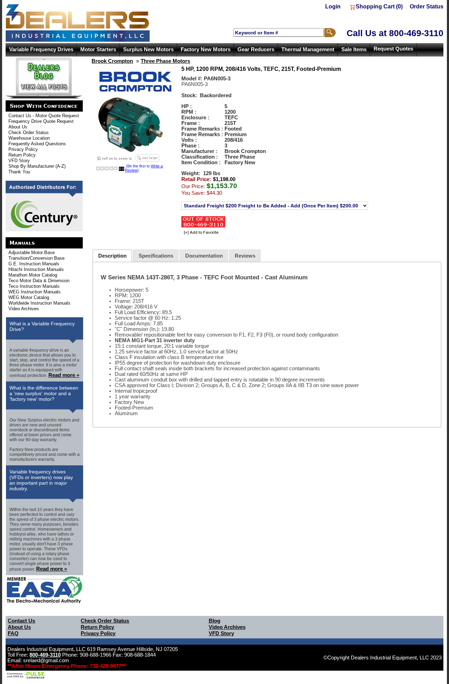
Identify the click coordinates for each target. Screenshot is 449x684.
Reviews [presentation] (245, 256)
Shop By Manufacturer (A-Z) (37, 166)
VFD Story (19, 160)
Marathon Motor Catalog (32, 275)
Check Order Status (28, 132)
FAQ (13, 633)
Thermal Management (307, 49)
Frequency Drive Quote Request (41, 121)
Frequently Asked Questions (37, 143)
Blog (214, 621)
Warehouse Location (29, 138)
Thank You (19, 171)
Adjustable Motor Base (31, 252)
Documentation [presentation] (204, 256)
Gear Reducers (255, 49)
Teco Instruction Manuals (34, 286)
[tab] (112, 256)
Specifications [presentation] (156, 256)
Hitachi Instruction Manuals (36, 269)
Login (333, 6)
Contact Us (21, 621)
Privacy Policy (23, 149)
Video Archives (23, 308)
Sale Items (354, 49)
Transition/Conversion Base (36, 258)
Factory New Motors (205, 49)
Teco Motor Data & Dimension (38, 280)
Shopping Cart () (379, 6)
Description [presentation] (112, 256)
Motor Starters (98, 49)
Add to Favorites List (200, 233)
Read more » (63, 375)
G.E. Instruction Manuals (33, 263)
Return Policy (22, 155)
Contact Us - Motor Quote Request (43, 115)
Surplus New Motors (148, 49)
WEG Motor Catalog (28, 297)
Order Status (426, 6)
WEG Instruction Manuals (34, 291)
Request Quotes (393, 49)
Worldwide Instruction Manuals (39, 303)
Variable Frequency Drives (41, 49)
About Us (17, 127)
